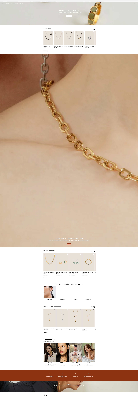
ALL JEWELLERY (15, 3)
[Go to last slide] (91, 339)
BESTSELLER (7, 3)
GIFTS (11, 3)
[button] (133, 3)
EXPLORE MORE (46, 50)
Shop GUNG (69, 243)
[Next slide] (94, 339)
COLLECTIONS (21, 3)
